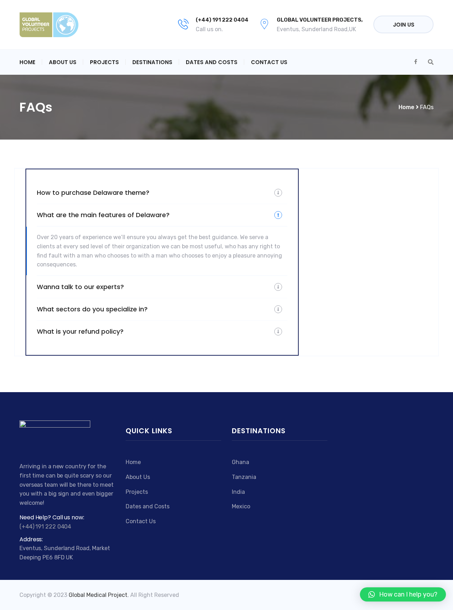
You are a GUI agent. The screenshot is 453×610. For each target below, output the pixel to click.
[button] (403, 594)
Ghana (240, 462)
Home (27, 62)
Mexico (241, 506)
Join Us (403, 24)
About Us (62, 62)
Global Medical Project (98, 595)
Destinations (152, 62)
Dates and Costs (211, 62)
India (238, 491)
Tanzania (244, 477)
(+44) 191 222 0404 (222, 20)
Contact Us (269, 62)
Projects (104, 62)
